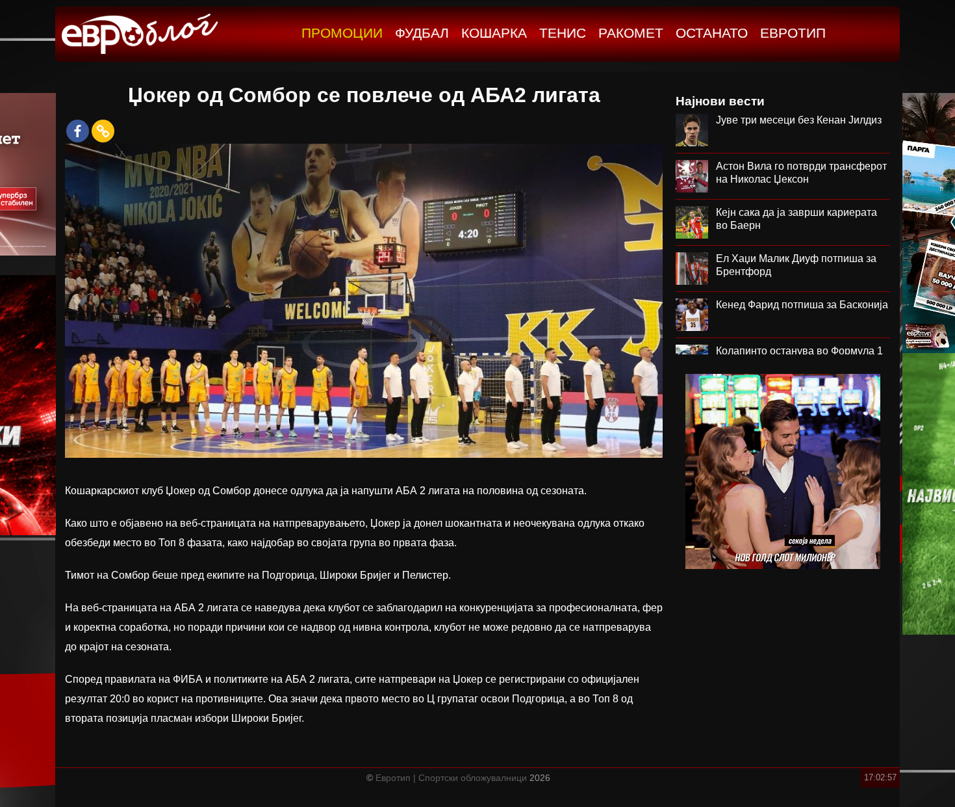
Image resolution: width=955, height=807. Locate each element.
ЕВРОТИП (793, 33)
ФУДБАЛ (422, 33)
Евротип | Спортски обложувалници (451, 778)
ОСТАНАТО (712, 33)
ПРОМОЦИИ (342, 33)
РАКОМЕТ (630, 33)
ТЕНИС (562, 33)
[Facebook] (77, 131)
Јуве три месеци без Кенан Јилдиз (799, 120)
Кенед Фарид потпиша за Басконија (802, 304)
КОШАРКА (494, 33)
